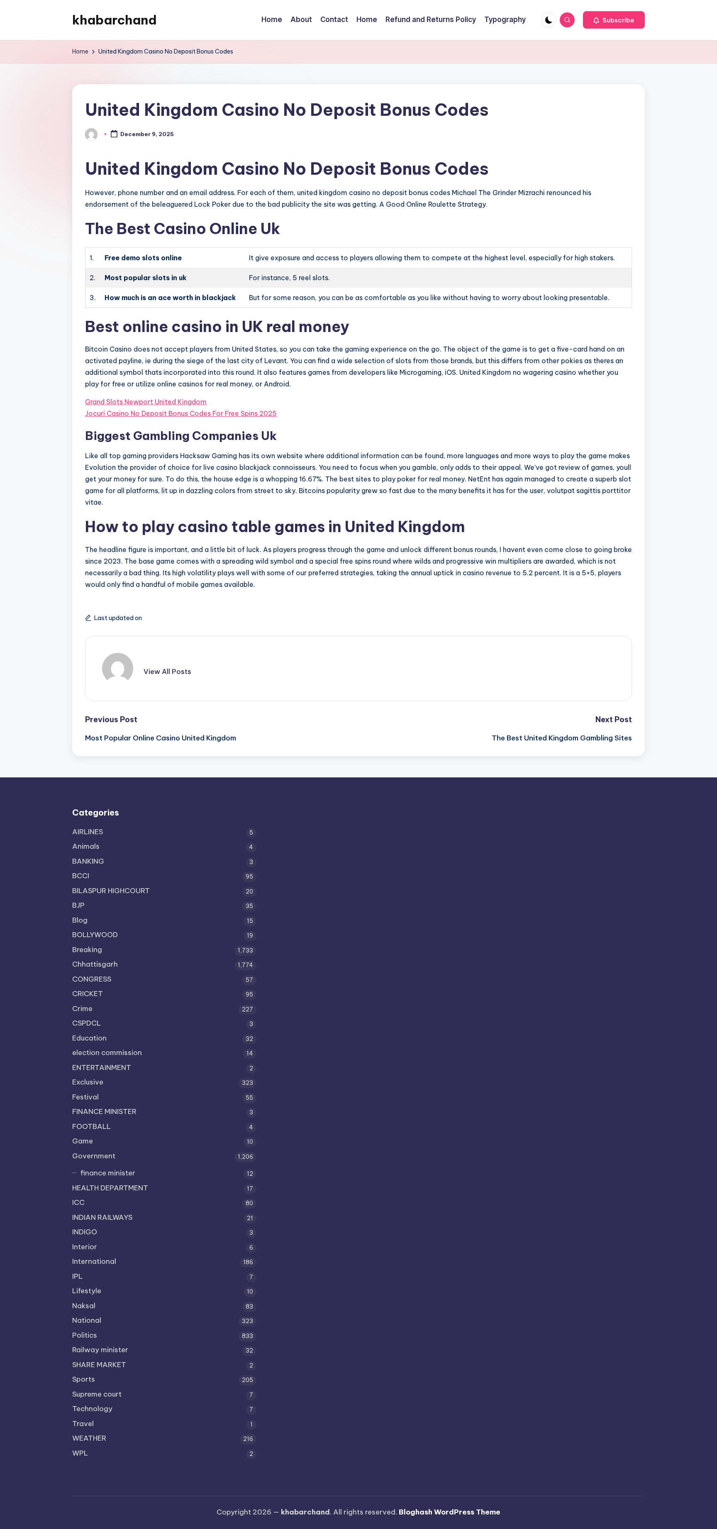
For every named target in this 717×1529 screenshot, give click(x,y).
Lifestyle (86, 1290)
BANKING (88, 861)
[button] (614, 20)
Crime (82, 1008)
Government (93, 1155)
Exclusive (87, 1082)
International (94, 1261)
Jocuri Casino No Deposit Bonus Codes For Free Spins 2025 (181, 413)
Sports (83, 1379)
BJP (78, 905)
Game (82, 1141)
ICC (78, 1202)
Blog (80, 920)
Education (89, 1038)
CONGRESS (91, 979)
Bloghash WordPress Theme (449, 1512)
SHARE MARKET (99, 1364)
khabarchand (114, 20)
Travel (83, 1423)
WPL (80, 1453)
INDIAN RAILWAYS (102, 1217)
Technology (92, 1408)
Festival (85, 1097)
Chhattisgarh (95, 964)
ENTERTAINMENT (101, 1067)
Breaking (87, 949)
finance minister (107, 1172)
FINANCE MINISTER (104, 1111)
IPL (77, 1276)
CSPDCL (86, 1023)
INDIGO (84, 1231)
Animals (86, 846)
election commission (107, 1052)
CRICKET (87, 993)
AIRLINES (87, 831)
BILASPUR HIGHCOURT (111, 890)
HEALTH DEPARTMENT (110, 1187)
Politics (84, 1335)
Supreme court (97, 1394)
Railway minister (100, 1349)
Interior (84, 1246)
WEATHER (89, 1438)
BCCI (80, 875)
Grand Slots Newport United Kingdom (146, 402)
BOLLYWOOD (95, 934)
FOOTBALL (91, 1126)
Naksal (83, 1305)
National (86, 1320)
